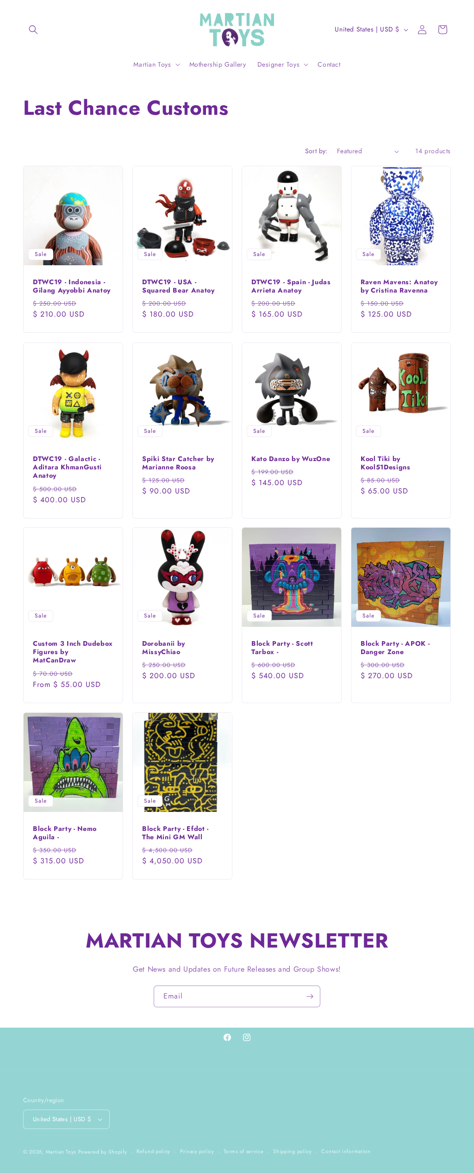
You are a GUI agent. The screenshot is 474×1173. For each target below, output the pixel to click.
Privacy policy (197, 1151)
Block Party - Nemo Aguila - (65, 832)
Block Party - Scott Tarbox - (282, 647)
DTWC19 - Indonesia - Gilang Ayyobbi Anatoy (72, 286)
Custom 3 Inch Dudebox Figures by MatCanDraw (73, 652)
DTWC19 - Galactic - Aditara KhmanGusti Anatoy (67, 467)
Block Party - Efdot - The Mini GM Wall (175, 832)
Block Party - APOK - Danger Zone (395, 647)
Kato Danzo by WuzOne (290, 459)
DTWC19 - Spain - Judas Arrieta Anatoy (291, 286)
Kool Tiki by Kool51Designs (386, 463)
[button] (33, 29)
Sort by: (316, 151)
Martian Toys (61, 1151)
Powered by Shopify (102, 1151)
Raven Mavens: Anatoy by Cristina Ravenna (399, 286)
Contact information (345, 1151)
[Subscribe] (309, 996)
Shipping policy (292, 1151)
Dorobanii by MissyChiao (163, 647)
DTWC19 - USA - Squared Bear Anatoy (178, 286)
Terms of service (243, 1151)
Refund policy (153, 1151)
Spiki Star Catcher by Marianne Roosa (178, 463)
